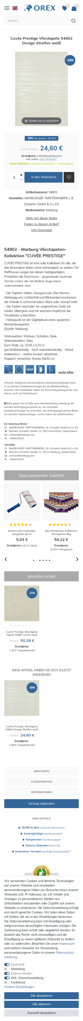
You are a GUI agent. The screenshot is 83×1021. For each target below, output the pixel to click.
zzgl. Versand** (48, 159)
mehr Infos (66, 372)
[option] (22, 516)
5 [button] (46, 560)
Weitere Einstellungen (19, 987)
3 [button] (39, 560)
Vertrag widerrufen (42, 804)
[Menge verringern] (21, 179)
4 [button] (43, 560)
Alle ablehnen (41, 1004)
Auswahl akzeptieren (41, 1013)
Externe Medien (21, 973)
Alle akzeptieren (42, 996)
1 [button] (33, 560)
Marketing (18, 969)
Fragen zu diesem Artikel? (41, 224)
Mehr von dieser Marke (41, 218)
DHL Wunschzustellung (27, 978)
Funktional (18, 982)
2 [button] (36, 560)
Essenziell (17, 964)
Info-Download (41, 230)
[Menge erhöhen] (21, 175)
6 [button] (49, 560)
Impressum (66, 944)
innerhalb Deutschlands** (43, 851)
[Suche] (73, 20)
